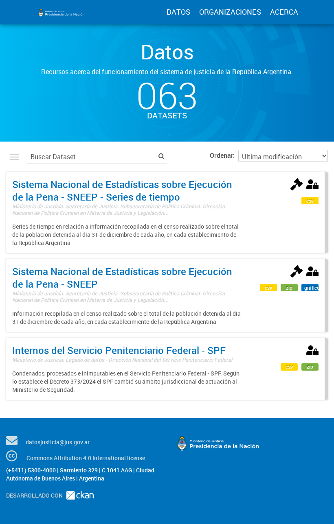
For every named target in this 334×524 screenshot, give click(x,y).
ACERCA (284, 12)
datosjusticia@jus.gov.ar (58, 442)
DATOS (178, 12)
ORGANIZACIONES (230, 12)
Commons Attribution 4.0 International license (85, 458)
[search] (161, 156)
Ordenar (221, 155)
